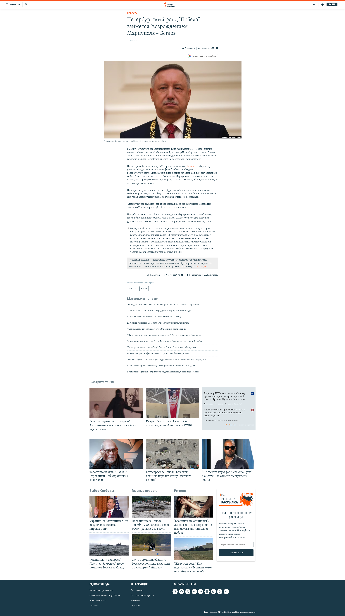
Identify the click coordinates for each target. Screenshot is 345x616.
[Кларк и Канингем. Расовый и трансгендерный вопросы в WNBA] (172, 403)
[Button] (188, 48)
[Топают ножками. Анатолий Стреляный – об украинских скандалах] (116, 454)
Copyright (135, 606)
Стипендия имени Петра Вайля (104, 595)
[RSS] (213, 591)
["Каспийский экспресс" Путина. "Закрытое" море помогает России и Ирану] (109, 545)
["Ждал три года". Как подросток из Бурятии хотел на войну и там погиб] (193, 549)
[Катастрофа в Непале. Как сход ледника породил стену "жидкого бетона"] (172, 454)
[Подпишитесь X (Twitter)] (187, 591)
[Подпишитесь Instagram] (207, 591)
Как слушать (137, 590)
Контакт (93, 606)
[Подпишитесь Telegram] (200, 591)
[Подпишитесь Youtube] (194, 591)
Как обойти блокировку (142, 595)
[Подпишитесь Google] (175, 591)
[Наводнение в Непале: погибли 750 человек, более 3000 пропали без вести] (151, 507)
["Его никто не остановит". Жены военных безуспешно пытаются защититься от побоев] (193, 507)
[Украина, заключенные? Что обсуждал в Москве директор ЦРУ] (109, 507)
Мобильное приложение (101, 590)
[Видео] (314, 5)
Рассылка (135, 601)
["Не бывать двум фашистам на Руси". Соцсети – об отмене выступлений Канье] (229, 454)
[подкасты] (322, 5)
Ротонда (191, 166)
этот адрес (201, 267)
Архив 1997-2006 (97, 601)
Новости (132, 13)
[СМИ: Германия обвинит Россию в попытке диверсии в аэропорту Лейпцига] (151, 545)
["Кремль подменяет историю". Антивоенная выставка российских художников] (116, 403)
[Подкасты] (219, 591)
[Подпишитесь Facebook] (181, 591)
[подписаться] (226, 591)
